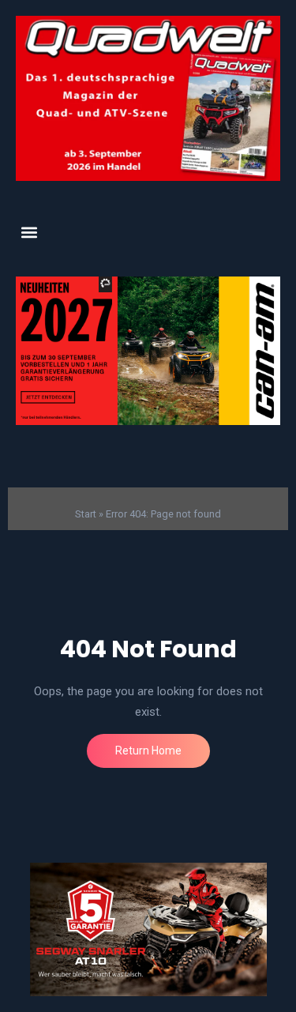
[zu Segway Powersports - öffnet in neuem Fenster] (148, 929)
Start (85, 514)
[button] (29, 232)
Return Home (148, 750)
